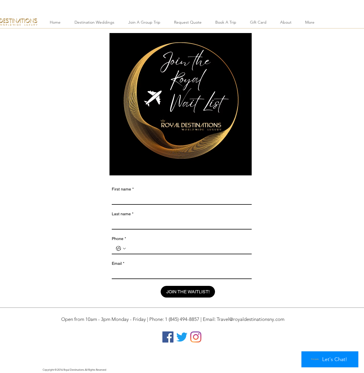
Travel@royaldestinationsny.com (250, 319)
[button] (94, 22)
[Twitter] (181, 337)
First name (123, 189)
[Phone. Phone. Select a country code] (121, 248)
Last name (122, 214)
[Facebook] (167, 337)
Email (118, 263)
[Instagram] (195, 337)
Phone (119, 238)
